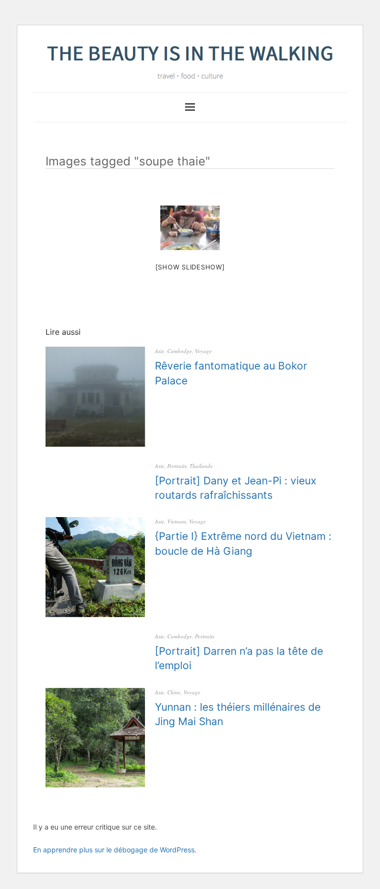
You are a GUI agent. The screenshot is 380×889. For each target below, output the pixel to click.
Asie (159, 351)
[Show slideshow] (190, 267)
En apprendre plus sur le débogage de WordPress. (114, 849)
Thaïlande (201, 466)
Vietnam (176, 521)
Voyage (203, 351)
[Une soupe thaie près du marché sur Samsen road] (190, 228)
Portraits (177, 466)
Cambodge (179, 351)
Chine (174, 692)
